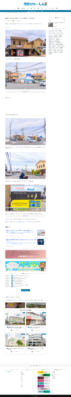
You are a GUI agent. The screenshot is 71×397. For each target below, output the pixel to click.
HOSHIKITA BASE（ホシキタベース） (11, 300)
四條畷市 (60, 35)
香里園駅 (61, 52)
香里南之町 (50, 52)
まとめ (35, 8)
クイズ (46, 8)
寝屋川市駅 (50, 41)
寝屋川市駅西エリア (60, 42)
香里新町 (50, 53)
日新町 (50, 47)
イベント (42, 8)
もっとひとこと (26, 290)
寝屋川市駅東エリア (52, 42)
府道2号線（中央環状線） (59, 44)
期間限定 (62, 47)
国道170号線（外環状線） (58, 36)
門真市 (55, 50)
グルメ (28, 8)
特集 (31, 8)
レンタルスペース (26, 300)
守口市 (58, 38)
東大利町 (50, 49)
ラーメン (63, 33)
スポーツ (55, 33)
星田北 (35, 300)
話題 (38, 8)
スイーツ (50, 33)
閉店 (58, 50)
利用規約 (53, 372)
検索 (64, 19)
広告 (53, 8)
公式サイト (7, 219)
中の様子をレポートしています (24, 221)
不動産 (56, 8)
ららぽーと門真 (51, 30)
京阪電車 (56, 35)
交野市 (32, 300)
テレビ (59, 33)
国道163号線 (51, 36)
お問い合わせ (54, 378)
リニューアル (51, 35)
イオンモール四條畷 (58, 30)
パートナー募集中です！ (8, 371)
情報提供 (18, 8)
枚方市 (55, 49)
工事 (53, 44)
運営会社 (53, 375)
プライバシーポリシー (55, 374)
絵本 (39, 300)
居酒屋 (50, 44)
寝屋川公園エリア (51, 39)
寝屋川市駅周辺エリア (57, 41)
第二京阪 (61, 49)
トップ (14, 8)
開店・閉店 (23, 8)
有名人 (58, 47)
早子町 (54, 47)
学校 (54, 38)
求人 (49, 8)
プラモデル (20, 300)
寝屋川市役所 (58, 39)
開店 (42, 300)
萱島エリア (50, 50)
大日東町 (50, 38)
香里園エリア (56, 52)
